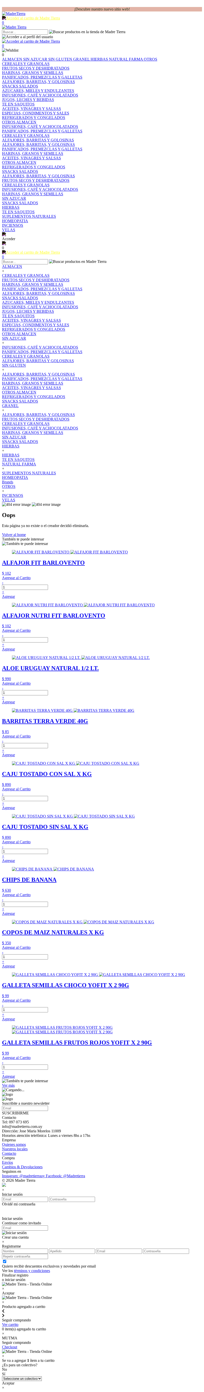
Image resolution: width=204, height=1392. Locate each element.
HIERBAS (100, 59)
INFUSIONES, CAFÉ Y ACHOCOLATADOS (40, 307)
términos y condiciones (32, 1271)
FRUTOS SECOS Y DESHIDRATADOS (35, 280)
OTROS (150, 59)
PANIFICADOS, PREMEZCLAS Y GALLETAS (42, 289)
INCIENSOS (12, 495)
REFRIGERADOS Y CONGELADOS (33, 329)
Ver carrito (10, 1324)
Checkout (9, 1347)
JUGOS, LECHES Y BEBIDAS (28, 311)
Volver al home (14, 535)
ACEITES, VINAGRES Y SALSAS (31, 320)
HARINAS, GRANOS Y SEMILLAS (32, 284)
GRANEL (82, 59)
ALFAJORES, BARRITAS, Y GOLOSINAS (38, 293)
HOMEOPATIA (15, 477)
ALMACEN (12, 59)
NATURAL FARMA (126, 59)
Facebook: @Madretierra (65, 1176)
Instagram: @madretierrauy (24, 1176)
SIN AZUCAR (35, 59)
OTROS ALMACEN (19, 334)
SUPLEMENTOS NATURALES (29, 473)
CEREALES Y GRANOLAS (26, 275)
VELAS (8, 500)
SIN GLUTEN (60, 59)
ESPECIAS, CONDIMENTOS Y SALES (35, 325)
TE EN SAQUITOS (18, 316)
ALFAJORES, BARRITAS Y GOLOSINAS (38, 361)
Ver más (8, 1085)
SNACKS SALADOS (20, 298)
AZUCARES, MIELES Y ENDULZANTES (38, 302)
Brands (7, 482)
